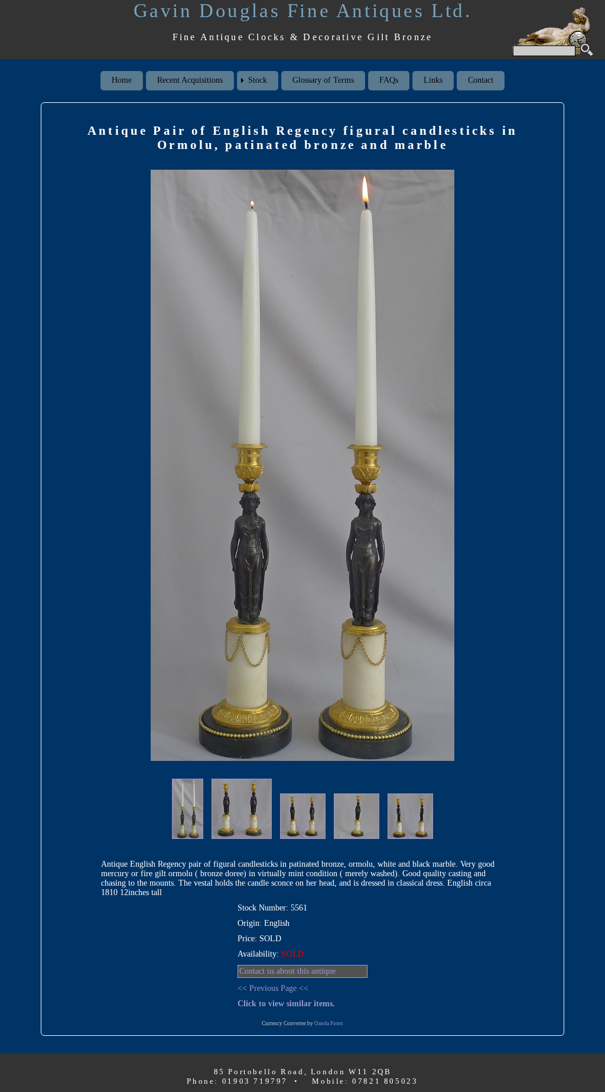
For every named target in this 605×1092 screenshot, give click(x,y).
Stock (257, 80)
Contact (480, 80)
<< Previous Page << (273, 988)
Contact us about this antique (287, 971)
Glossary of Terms (323, 80)
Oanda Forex (328, 1023)
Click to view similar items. (286, 1003)
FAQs (388, 80)
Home (122, 80)
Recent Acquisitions (190, 80)
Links (433, 80)
